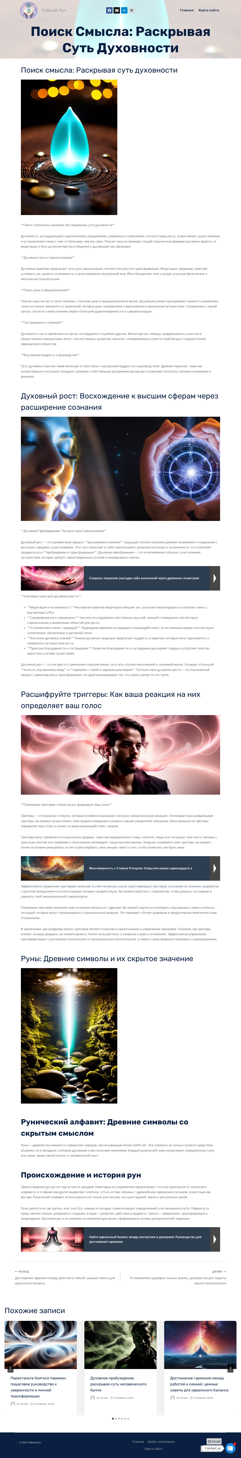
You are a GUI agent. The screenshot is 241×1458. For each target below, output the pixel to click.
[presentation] (41, 1345)
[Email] (117, 10)
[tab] (113, 1419)
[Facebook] (109, 10)
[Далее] (230, 1368)
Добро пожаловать (161, 1442)
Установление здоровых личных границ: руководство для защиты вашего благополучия (178, 1277)
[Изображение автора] (13, 1404)
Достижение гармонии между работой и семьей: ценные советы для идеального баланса (65, 1277)
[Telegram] (124, 10)
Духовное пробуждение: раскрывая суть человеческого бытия (118, 1384)
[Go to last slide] (11, 1368)
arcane (24, 1404)
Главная (187, 10)
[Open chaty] (230, 1448)
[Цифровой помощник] (131, 10)
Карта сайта (209, 10)
